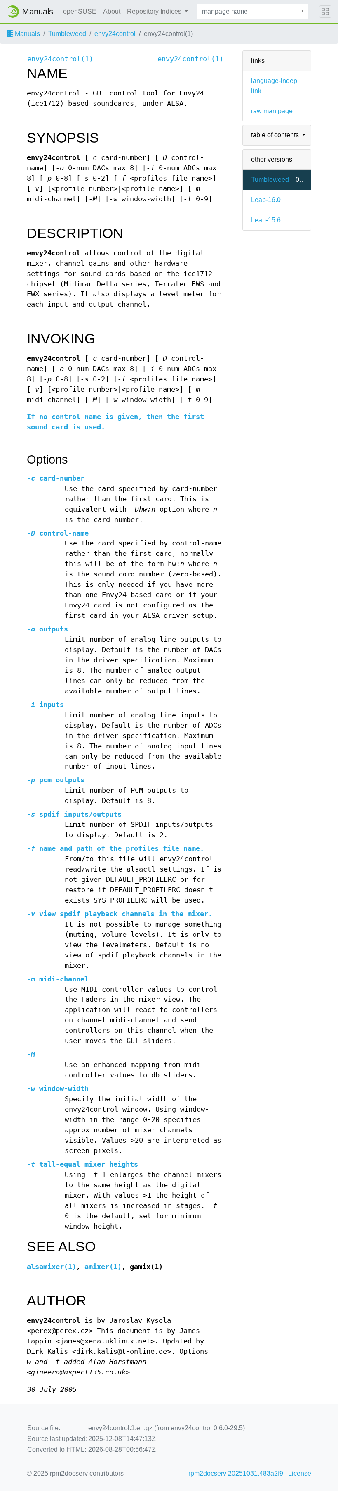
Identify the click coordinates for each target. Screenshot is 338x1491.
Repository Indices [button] (155, 11)
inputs (45, 705)
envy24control (115, 33)
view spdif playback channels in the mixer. (119, 914)
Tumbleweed (67, 33)
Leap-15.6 (266, 220)
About (111, 11)
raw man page (272, 110)
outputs (47, 629)
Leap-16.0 (266, 199)
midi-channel (58, 979)
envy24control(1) (60, 59)
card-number (55, 478)
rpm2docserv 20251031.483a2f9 (235, 1473)
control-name (58, 533)
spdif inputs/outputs (74, 814)
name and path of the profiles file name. (115, 849)
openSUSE (79, 11)
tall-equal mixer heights (82, 1164)
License (299, 1473)
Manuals (26, 33)
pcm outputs (55, 780)
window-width (58, 1089)
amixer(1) (103, 1267)
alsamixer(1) (51, 1267)
